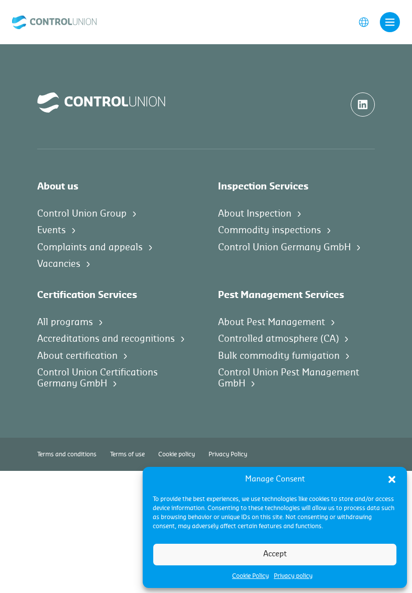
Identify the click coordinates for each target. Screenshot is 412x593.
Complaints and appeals (90, 247)
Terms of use (127, 454)
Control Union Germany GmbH (284, 247)
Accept (275, 554)
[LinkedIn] (363, 104)
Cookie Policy (250, 576)
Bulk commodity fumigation (279, 355)
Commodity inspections (269, 230)
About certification (77, 355)
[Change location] (364, 22)
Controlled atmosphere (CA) (278, 338)
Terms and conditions (66, 454)
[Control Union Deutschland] (54, 22)
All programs (65, 322)
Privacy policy (293, 576)
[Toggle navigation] (390, 22)
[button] (392, 479)
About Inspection (254, 213)
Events (51, 230)
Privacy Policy (228, 454)
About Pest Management (271, 322)
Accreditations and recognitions (106, 338)
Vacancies (58, 263)
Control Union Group (82, 213)
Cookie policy (176, 454)
